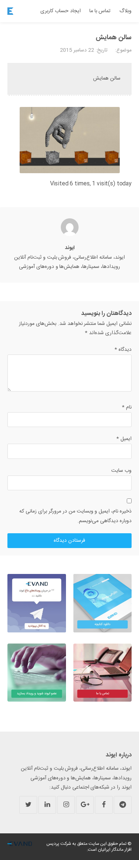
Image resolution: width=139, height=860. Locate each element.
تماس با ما (99, 11)
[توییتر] (28, 805)
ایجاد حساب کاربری (60, 11)
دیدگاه (123, 349)
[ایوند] (10, 11)
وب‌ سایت (121, 470)
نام (127, 407)
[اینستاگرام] (66, 805)
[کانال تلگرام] (123, 805)
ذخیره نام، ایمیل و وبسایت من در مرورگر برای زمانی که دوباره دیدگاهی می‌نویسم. (75, 516)
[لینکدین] (47, 805)
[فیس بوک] (104, 805)
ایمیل (124, 438)
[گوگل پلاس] (85, 805)
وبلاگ (125, 11)
